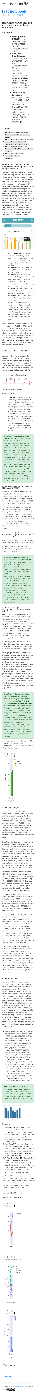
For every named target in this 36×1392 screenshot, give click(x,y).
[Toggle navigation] (4, 3)
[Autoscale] (9, 756)
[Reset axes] (11, 756)
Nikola (3, 1390)
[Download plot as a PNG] (4, 754)
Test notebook (13, 11)
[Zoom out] (7, 756)
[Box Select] (12, 754)
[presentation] (18, 534)
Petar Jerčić (19, 1387)
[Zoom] (7, 754)
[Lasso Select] (14, 754)
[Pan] (10, 754)
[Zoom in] (4, 756)
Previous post (8, 1376)
